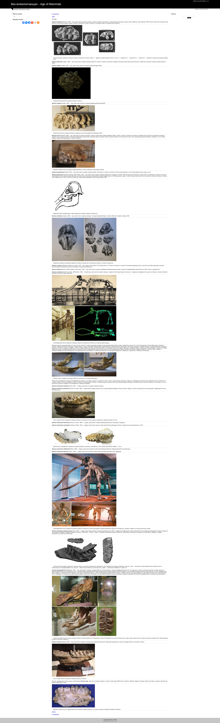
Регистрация (22, 9)
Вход (28, 9)
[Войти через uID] (23, 22)
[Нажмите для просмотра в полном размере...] (84, 55)
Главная (16, 9)
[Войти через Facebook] (29, 22)
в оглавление (55, 14)
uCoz (115, 721)
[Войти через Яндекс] (32, 22)
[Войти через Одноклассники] (38, 22)
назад (53, 16)
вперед (54, 711)
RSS (208, 1)
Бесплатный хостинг (108, 721)
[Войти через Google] (35, 22)
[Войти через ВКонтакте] (26, 22)
